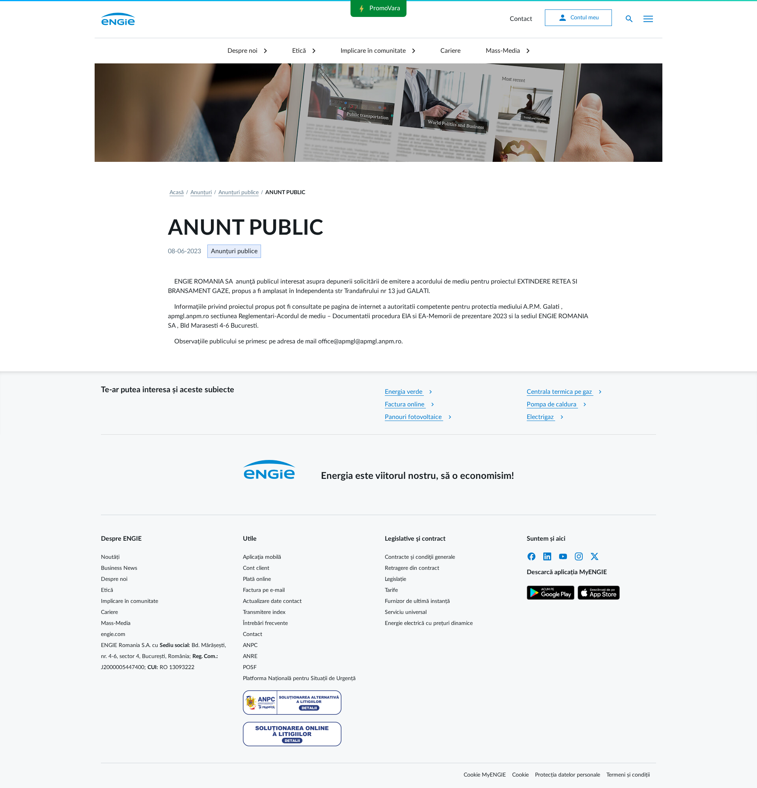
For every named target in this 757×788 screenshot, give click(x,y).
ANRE (250, 656)
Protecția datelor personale (567, 775)
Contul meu (578, 17)
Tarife (391, 590)
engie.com (113, 634)
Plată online (257, 579)
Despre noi (242, 51)
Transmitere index (264, 612)
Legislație (395, 579)
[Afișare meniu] (648, 19)
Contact (521, 19)
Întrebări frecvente (265, 623)
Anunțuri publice (238, 192)
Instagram (579, 556)
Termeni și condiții (628, 775)
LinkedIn (547, 556)
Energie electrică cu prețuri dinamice (429, 623)
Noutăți (110, 557)
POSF (250, 667)
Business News (119, 568)
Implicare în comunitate (373, 51)
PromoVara (378, 8)
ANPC (250, 645)
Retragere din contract (412, 568)
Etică (299, 51)
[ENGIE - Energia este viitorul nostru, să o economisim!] (118, 19)
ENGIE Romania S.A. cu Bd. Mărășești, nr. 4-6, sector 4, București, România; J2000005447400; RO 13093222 (163, 656)
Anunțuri (201, 192)
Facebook (531, 556)
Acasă (177, 192)
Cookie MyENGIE (485, 775)
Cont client (256, 568)
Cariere (450, 51)
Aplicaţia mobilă (262, 557)
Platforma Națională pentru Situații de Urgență (299, 678)
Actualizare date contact (272, 601)
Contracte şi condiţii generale (420, 557)
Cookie (520, 775)
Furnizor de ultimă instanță (417, 601)
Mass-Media (503, 51)
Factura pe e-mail (264, 590)
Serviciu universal (406, 612)
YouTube (563, 556)
